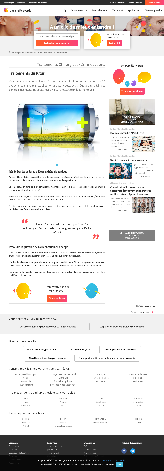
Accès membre (155, 2)
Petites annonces (117, 2)
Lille (63, 405)
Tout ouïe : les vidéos (132, 91)
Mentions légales (91, 453)
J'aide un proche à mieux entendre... (120, 349)
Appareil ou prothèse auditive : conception (122, 326)
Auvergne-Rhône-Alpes (26, 374)
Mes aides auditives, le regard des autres (47, 358)
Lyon (101, 398)
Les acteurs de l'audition (37, 2)
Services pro (9, 2)
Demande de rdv (99, 10)
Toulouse (138, 398)
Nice (26, 402)
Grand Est (63, 377)
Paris (26, 398)
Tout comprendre (153, 10)
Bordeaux (25, 405)
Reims (138, 405)
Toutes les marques (63, 426)
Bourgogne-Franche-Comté (63, 374)
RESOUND (63, 422)
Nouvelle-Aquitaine (63, 381)
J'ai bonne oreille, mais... (80, 349)
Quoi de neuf (134, 10)
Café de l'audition (135, 2)
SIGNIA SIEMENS (101, 422)
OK (119, 464)
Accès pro (21, 2)
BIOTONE (63, 419)
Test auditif (117, 10)
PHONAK (26, 422)
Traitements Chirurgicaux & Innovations (38, 52)
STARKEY (138, 422)
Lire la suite (122, 149)
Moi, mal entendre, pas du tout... (42, 349)
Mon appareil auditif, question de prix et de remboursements (106, 358)
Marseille (63, 398)
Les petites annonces (55, 446)
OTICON (138, 419)
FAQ (85, 446)
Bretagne (100, 374)
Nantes (63, 402)
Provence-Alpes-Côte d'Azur (63, 384)
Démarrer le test (57, 298)
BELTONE (26, 419)
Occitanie (100, 381)
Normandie (26, 381)
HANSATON (100, 419)
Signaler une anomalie (141, 312)
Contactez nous (90, 449)
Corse (25, 377)
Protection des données (114, 460)
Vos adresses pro (79, 10)
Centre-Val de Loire (138, 374)
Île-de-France (138, 377)
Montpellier (138, 402)
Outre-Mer (138, 381)
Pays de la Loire (26, 384)
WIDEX (26, 426)
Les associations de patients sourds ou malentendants (48, 326)
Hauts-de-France (101, 377)
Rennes (100, 405)
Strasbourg (100, 402)
